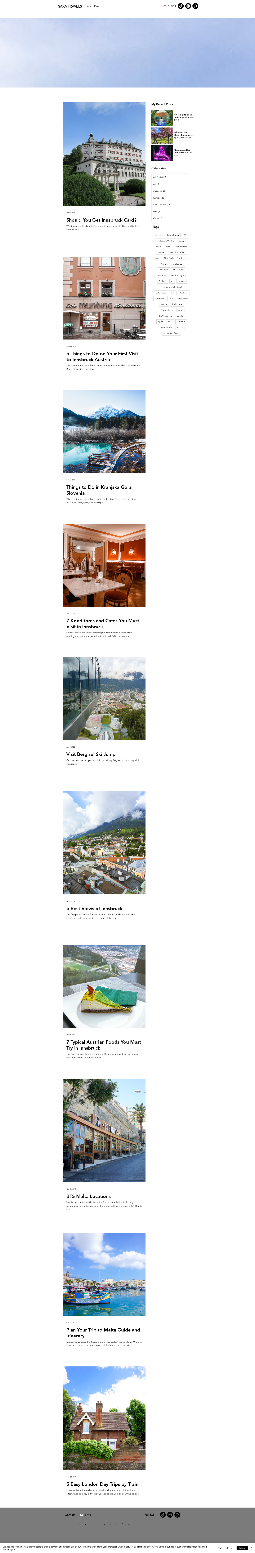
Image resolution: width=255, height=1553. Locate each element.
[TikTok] (181, 6)
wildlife (164, 304)
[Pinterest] (195, 6)
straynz (181, 281)
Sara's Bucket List (177, 252)
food (157, 258)
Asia (171, 298)
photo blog (178, 269)
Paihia (180, 327)
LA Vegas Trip (165, 315)
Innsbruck (161, 275)
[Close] (251, 1548)
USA (170, 321)
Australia (184, 292)
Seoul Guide (166, 327)
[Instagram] (188, 6)
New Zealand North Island (176, 258)
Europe (182, 240)
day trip (158, 235)
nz (172, 281)
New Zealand (181, 246)
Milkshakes (183, 298)
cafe (168, 246)
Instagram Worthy (165, 240)
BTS (173, 292)
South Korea (173, 235)
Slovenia (181, 321)
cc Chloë (164, 269)
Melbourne (177, 304)
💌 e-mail (86, 1514)
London (180, 315)
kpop (160, 321)
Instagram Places (171, 333)
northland (159, 298)
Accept (242, 1547)
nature (161, 252)
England (162, 281)
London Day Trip (178, 275)
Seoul (158, 246)
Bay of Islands (167, 310)
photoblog (177, 264)
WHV (186, 235)
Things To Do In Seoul (172, 287)
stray (180, 310)
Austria (164, 264)
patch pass (161, 292)
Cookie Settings (225, 1547)
